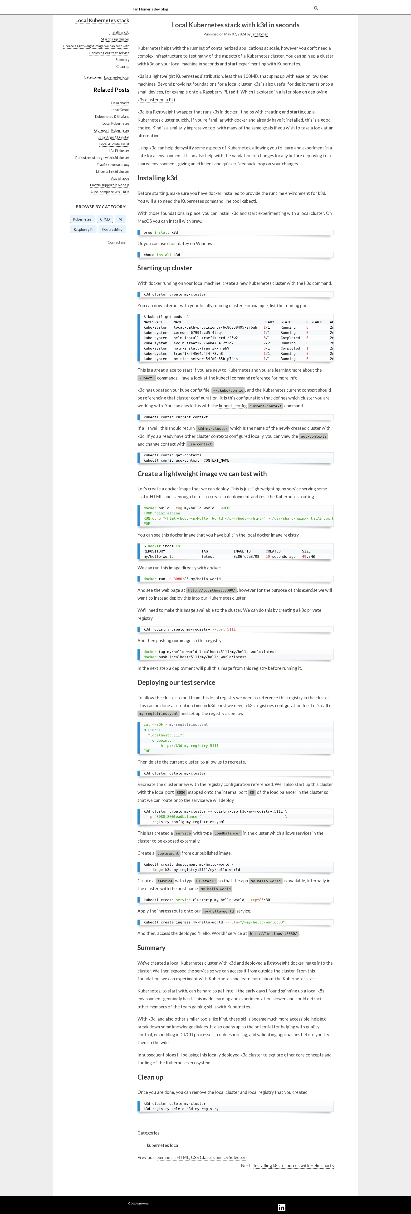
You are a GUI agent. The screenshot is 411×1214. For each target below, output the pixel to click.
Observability (112, 229)
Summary (122, 60)
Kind (156, 127)
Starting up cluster (115, 39)
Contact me (117, 242)
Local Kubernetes (116, 123)
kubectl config (233, 405)
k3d (141, 111)
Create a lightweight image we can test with (96, 46)
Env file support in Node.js (109, 185)
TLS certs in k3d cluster (111, 171)
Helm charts (120, 103)
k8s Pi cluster (119, 151)
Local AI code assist (114, 144)
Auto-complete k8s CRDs (109, 192)
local (125, 77)
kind (223, 1019)
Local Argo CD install (113, 137)
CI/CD (105, 219)
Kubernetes (82, 219)
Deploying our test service (109, 53)
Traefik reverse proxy (113, 165)
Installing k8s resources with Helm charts (294, 1165)
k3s (140, 76)
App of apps (120, 178)
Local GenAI (120, 110)
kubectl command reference (243, 377)
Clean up (122, 66)
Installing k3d (119, 32)
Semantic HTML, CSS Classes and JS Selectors (202, 1157)
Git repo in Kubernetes (111, 130)
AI (120, 219)
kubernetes (113, 77)
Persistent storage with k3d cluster (102, 158)
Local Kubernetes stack (102, 20)
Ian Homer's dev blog (150, 9)
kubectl (249, 201)
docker (214, 193)
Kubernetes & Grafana (112, 116)
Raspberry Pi (83, 229)
